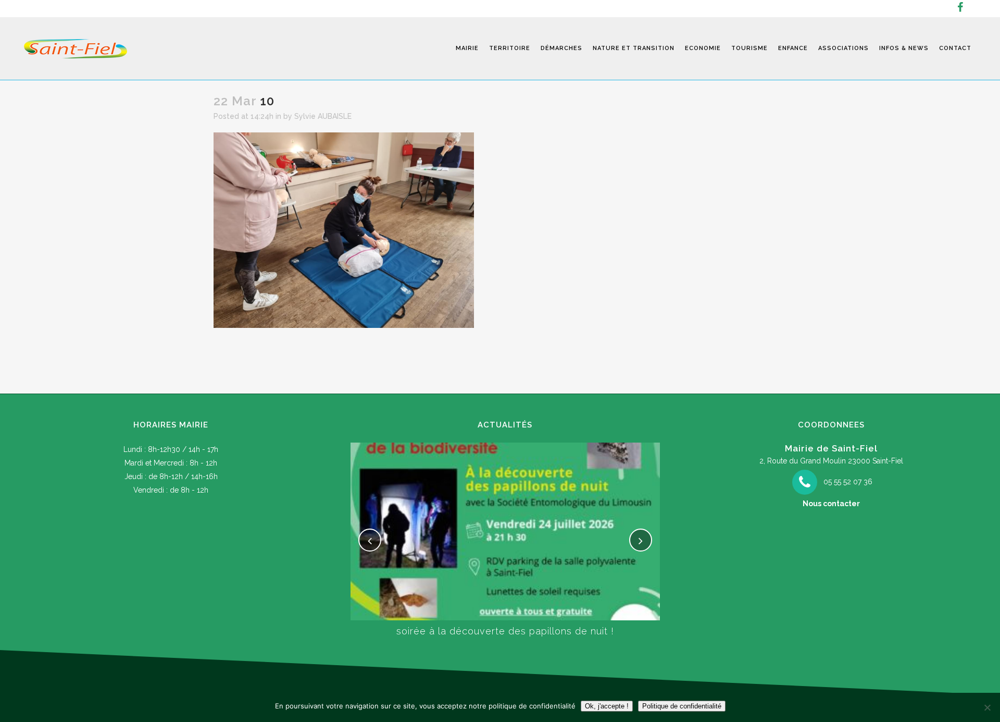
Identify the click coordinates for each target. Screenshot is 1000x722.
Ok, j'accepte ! (607, 706)
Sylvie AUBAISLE (323, 116)
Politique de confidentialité (681, 706)
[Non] (987, 707)
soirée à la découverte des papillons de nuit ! (505, 631)
